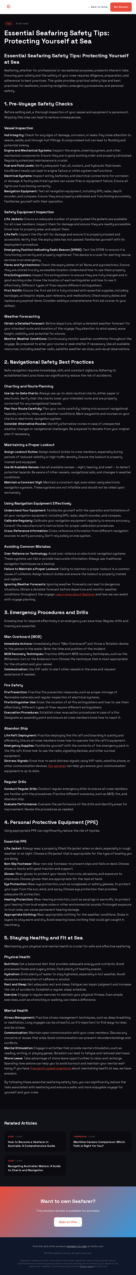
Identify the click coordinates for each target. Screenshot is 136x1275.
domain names (87, 1266)
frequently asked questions (50, 1068)
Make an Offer (68, 1222)
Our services (57, 766)
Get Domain (121, 6)
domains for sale (77, 1246)
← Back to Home (97, 6)
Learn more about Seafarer (75, 594)
